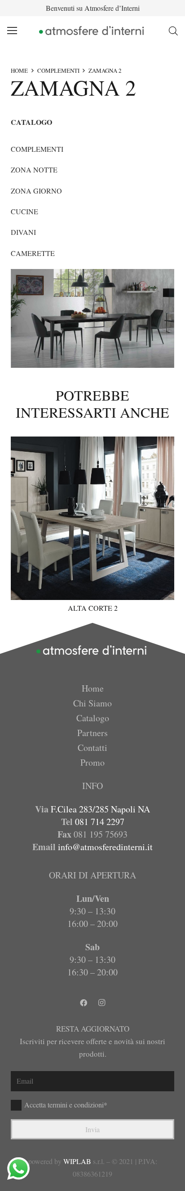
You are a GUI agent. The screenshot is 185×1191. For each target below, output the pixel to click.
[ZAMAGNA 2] (92, 318)
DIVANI (23, 232)
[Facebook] (83, 1003)
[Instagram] (101, 1003)
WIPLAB (77, 1161)
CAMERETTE (33, 253)
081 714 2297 (99, 822)
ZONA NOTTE (34, 169)
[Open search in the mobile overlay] (173, 30)
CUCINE (24, 211)
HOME (19, 70)
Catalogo (92, 718)
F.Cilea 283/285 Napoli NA (100, 809)
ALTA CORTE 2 (93, 608)
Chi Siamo (92, 703)
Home (93, 688)
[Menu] (12, 30)
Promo (92, 762)
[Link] (92, 30)
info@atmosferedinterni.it (105, 847)
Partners (92, 733)
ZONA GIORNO (36, 190)
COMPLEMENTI (58, 70)
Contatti (92, 747)
